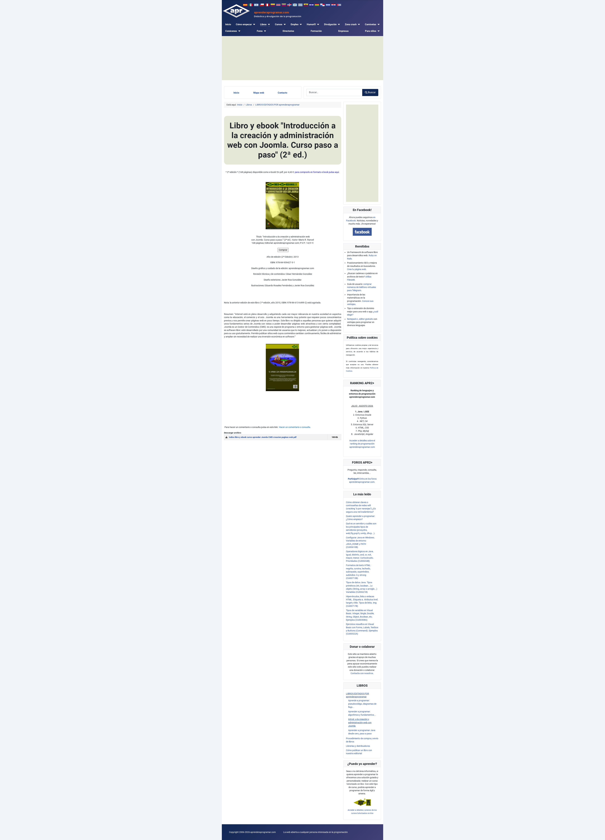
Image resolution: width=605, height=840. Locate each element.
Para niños (370, 31)
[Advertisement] (302, 58)
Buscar (372, 92)
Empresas (343, 31)
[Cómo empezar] (253, 24)
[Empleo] (300, 24)
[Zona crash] (358, 24)
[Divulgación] (338, 24)
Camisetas (370, 24)
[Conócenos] (238, 31)
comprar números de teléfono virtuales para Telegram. (361, 287)
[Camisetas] (378, 24)
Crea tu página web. (357, 269)
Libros (263, 24)
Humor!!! (311, 24)
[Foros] (264, 31)
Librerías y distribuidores (358, 746)
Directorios (288, 31)
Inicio (228, 24)
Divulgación (330, 24)
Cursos (278, 24)
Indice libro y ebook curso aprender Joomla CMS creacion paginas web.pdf (263, 437)
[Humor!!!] (317, 24)
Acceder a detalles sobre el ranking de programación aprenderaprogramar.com (362, 443)
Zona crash (351, 24)
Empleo (294, 24)
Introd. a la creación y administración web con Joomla (360, 722)
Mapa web (258, 92)
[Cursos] (284, 24)
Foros (260, 31)
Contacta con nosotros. (362, 673)
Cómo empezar (244, 24)
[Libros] (268, 24)
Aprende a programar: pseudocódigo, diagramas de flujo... (362, 703)
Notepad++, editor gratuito (360, 319)
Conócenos (231, 31)
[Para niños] (378, 31)
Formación (316, 31)
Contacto (282, 92)
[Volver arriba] (599, 834)
